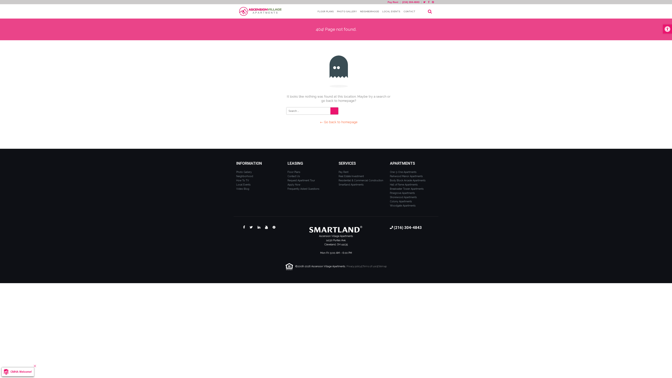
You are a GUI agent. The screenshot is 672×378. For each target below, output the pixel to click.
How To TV (242, 180)
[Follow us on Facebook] (428, 2)
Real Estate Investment (351, 176)
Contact (409, 11)
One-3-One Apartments (403, 172)
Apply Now (294, 184)
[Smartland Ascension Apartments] (261, 11)
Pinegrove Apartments (402, 193)
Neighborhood (369, 11)
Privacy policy (353, 266)
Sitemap (382, 266)
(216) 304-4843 (410, 2)
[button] (667, 29)
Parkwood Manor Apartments (406, 176)
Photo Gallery (346, 11)
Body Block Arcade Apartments (408, 180)
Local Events (391, 11)
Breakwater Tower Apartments (407, 188)
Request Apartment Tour (301, 180)
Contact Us (294, 176)
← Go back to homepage (339, 122)
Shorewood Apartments (403, 197)
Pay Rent (393, 2)
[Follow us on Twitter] (424, 2)
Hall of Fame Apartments (404, 184)
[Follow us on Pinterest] (433, 2)
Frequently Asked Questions (303, 188)
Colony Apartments (401, 201)
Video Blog (242, 188)
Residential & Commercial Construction (361, 180)
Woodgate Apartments (403, 205)
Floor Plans (325, 11)
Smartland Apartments (351, 184)
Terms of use (369, 266)
